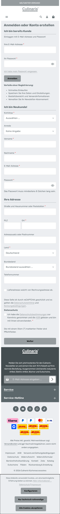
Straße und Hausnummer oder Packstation (24, 206)
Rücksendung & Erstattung (40, 465)
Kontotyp (9, 113)
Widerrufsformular (45, 457)
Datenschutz (13, 457)
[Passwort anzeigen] (52, 64)
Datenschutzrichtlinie (24, 303)
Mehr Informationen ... (42, 481)
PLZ (6, 220)
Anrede (7, 126)
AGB (38, 317)
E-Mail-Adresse (12, 166)
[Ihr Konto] (47, 17)
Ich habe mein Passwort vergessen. (20, 71)
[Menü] (6, 17)
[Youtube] (23, 409)
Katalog (50, 461)
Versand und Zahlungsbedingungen (39, 453)
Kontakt (34, 461)
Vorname (9, 139)
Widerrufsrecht (27, 457)
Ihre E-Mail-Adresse (14, 44)
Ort (24, 220)
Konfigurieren (30, 491)
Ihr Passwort (10, 58)
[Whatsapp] (37, 409)
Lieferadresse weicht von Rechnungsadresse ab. (30, 290)
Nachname (10, 153)
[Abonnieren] (52, 379)
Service (9, 389)
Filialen (23, 465)
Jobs (42, 461)
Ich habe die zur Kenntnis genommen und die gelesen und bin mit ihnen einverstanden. (31, 317)
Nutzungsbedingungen (15, 306)
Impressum (10, 453)
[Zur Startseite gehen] (30, 9)
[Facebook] (16, 409)
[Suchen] (41, 17)
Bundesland (9, 262)
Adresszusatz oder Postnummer (19, 234)
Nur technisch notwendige (31, 499)
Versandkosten (10, 444)
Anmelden (12, 78)
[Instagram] (30, 409)
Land (7, 247)
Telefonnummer (11, 274)
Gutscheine (13, 465)
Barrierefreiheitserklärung (17, 461)
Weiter (30, 341)
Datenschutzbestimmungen (33, 314)
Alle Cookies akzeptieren (31, 508)
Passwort (9, 180)
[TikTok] (44, 409)
